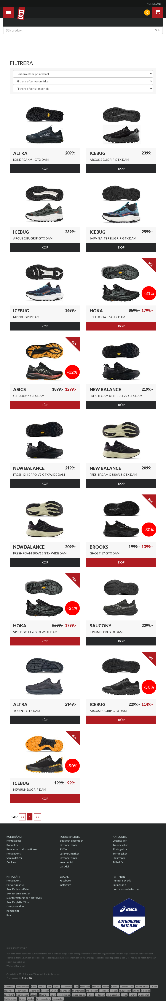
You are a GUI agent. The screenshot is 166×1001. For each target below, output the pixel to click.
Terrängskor (120, 853)
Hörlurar (96, 986)
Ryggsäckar (125, 990)
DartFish (65, 866)
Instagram (65, 884)
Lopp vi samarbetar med (126, 889)
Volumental (66, 862)
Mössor (45, 990)
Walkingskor (10, 999)
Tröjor (124, 994)
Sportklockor (22, 994)
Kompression (127, 986)
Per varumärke (15, 884)
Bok (49, 986)
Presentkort (13, 853)
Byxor (56, 986)
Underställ (144, 994)
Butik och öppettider (71, 840)
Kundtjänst (155, 3)
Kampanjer (12, 910)
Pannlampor (78, 990)
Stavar (34, 994)
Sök (157, 30)
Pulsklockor (92, 990)
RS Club (64, 849)
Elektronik (119, 857)
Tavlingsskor (64, 994)
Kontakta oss (13, 840)
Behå (33, 986)
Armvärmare (22, 986)
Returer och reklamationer (21, 849)
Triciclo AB (27, 978)
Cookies (11, 862)
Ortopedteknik (68, 845)
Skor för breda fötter (18, 889)
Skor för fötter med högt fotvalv (24, 897)
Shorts (136, 990)
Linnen (153, 986)
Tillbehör (118, 862)
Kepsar (114, 986)
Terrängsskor (78, 994)
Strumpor (43, 994)
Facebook (65, 880)
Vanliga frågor (14, 857)
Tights (90, 994)
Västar (31, 999)
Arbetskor (9, 986)
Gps (76, 986)
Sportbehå (9, 994)
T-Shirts (133, 994)
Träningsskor (120, 845)
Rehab (114, 990)
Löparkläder (120, 840)
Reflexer (104, 990)
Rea (8, 915)
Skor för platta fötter (17, 902)
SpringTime (119, 884)
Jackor (106, 986)
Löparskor (34, 990)
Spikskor (145, 990)
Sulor (53, 994)
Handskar (85, 986)
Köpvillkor (12, 845)
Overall (54, 990)
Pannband (65, 990)
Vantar (22, 999)
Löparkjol (8, 990)
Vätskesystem (43, 999)
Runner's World (122, 880)
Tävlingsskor (120, 849)
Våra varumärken (70, 853)
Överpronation (15, 906)
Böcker (41, 986)
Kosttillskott (142, 986)
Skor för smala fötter (18, 893)
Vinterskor (58, 999)
